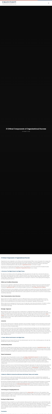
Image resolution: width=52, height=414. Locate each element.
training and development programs (31, 357)
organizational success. (42, 347)
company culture (30, 392)
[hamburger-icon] (48, 3)
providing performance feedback (39, 287)
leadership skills (35, 367)
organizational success (26, 264)
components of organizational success (23, 267)
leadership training (27, 358)
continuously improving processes (23, 383)
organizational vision (10, 287)
